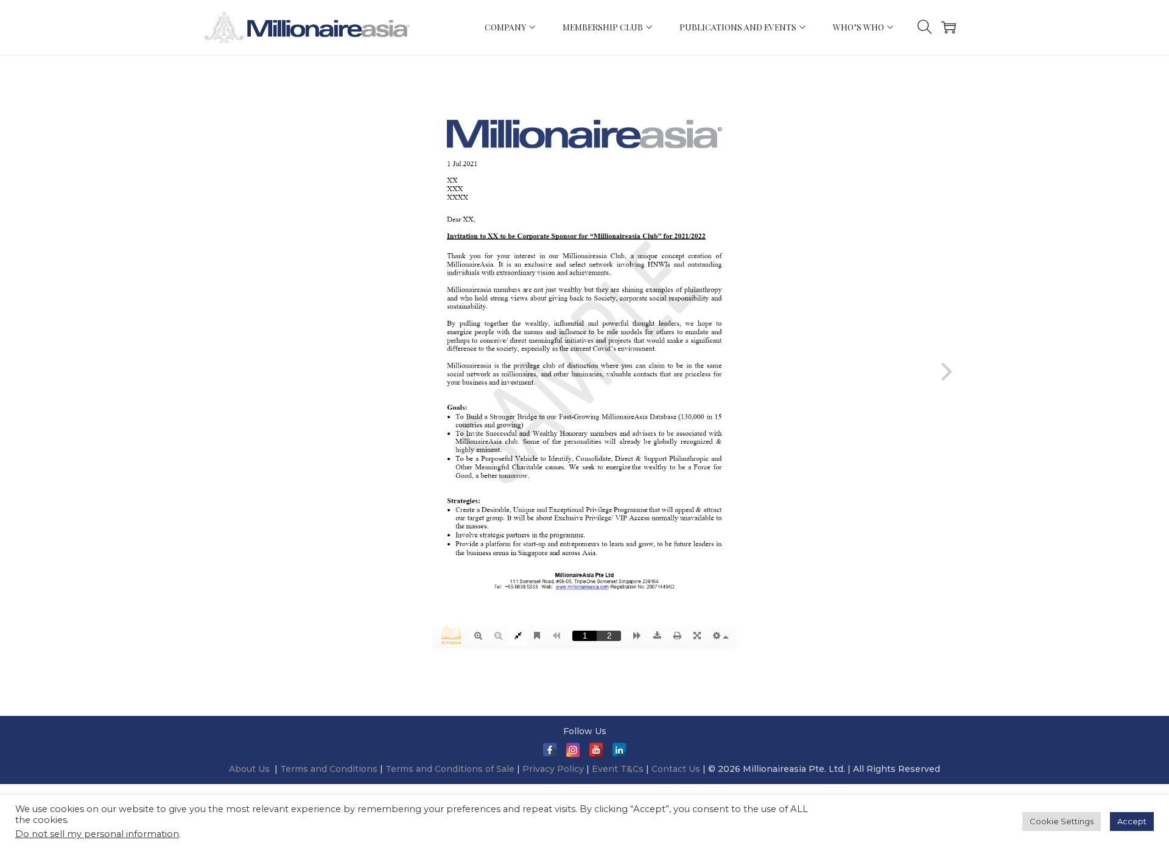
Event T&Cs (618, 768)
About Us (249, 768)
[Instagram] (573, 750)
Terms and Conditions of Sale (451, 768)
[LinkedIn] (619, 750)
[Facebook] (549, 750)
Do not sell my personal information (97, 834)
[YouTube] (596, 750)
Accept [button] (1131, 821)
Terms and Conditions (330, 768)
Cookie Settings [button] (1062, 821)
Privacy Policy (553, 768)
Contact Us (675, 768)
